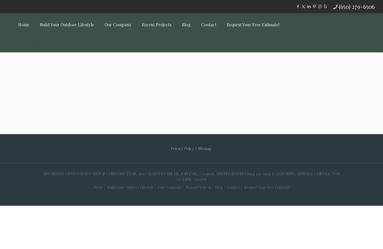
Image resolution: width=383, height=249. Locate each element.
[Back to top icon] (352, 236)
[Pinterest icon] (314, 6)
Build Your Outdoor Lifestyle (130, 187)
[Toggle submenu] (67, 44)
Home (98, 187)
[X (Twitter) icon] (303, 6)
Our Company (169, 187)
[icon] (325, 6)
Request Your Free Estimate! (267, 187)
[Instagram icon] (320, 6)
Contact (233, 187)
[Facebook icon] (298, 6)
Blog (219, 187)
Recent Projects (198, 187)
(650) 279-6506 (357, 6)
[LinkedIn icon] (309, 6)
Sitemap (204, 148)
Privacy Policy (182, 148)
